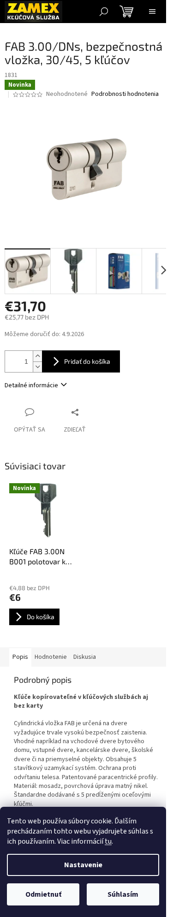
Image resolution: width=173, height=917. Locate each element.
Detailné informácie (31, 385)
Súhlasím (122, 894)
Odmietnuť (43, 894)
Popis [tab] (20, 657)
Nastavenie (83, 865)
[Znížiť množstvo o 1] (37, 366)
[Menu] (152, 11)
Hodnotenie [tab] (51, 657)
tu (108, 841)
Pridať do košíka (87, 361)
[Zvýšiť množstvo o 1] (37, 356)
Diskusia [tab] (84, 657)
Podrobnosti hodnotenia (125, 94)
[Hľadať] (104, 11)
